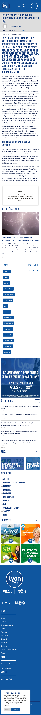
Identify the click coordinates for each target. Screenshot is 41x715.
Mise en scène (8, 323)
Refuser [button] (7, 709)
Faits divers (8, 497)
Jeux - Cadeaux (6, 668)
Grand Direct (8, 300)
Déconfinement (8, 294)
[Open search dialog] (23, 6)
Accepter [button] (15, 709)
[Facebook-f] (2, 603)
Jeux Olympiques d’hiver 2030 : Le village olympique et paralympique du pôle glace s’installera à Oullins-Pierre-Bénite (19, 443)
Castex (6, 283)
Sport (5, 515)
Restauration (8, 346)
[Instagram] (9, 603)
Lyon (5, 306)
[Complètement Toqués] (30, 534)
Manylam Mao (8, 317)
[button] (37, 463)
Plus (37, 401)
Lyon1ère (7, 312)
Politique (7, 500)
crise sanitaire (8, 289)
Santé (5, 504)
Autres (6, 479)
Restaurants (8, 335)
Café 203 (7, 271)
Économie (7, 493)
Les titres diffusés (6, 679)
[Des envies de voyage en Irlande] (30, 554)
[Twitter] (6, 603)
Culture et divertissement (14, 482)
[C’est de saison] (10, 554)
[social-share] (28, 270)
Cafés (6, 277)
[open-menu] (18, 6)
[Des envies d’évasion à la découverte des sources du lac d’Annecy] (10, 534)
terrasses (7, 352)
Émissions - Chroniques (8, 664)
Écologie (7, 486)
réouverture (7, 329)
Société (24, 30)
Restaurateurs (8, 340)
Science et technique (12, 507)
